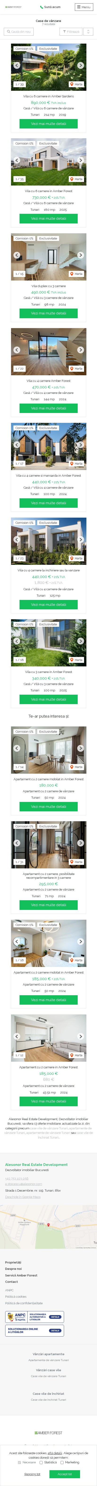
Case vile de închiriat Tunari (48, 1399)
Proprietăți (13, 1262)
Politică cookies (15, 1296)
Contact (11, 1282)
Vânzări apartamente (49, 1354)
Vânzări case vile (48, 1370)
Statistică (50, 1462)
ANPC (9, 1290)
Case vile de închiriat (48, 1393)
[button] (88, 32)
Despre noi (13, 1269)
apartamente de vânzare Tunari (48, 1133)
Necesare (29, 1462)
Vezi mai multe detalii (48, 124)
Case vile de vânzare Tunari (48, 1376)
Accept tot (65, 1474)
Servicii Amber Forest (21, 1275)
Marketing (72, 1462)
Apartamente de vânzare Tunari (48, 1360)
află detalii (55, 1453)
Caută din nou (21, 31)
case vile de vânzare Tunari (49, 1128)
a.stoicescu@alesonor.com (23, 1184)
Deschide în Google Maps (22, 1197)
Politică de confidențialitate (24, 1303)
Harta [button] (78, 84)
